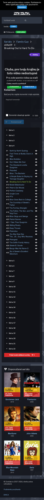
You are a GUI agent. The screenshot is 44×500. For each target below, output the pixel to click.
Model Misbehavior (17, 184)
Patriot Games (15, 219)
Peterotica (13, 231)
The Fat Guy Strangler (18, 208)
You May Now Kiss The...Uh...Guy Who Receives (21, 235)
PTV (11, 196)
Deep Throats (15, 228)
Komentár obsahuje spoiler (19, 115)
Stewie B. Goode (16, 245)
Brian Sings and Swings (19, 216)
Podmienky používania (12, 489)
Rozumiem (22, 7)
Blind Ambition (15, 159)
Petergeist (13, 239)
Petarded (13, 170)
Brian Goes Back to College (20, 199)
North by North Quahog (19, 150)
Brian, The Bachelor (17, 173)
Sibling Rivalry (15, 225)
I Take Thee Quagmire (18, 222)
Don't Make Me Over (18, 162)
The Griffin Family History (19, 242)
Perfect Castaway (16, 190)
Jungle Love (14, 193)
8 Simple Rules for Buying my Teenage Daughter (21, 177)
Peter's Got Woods (17, 187)
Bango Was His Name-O (19, 248)
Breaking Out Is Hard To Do (20, 181)
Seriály (10, 26)
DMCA (6, 495)
